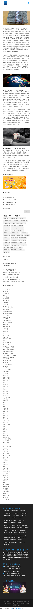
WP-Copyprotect (18, 608)
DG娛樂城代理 (14, 218)
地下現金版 (15, 35)
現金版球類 (12, 106)
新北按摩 (5, 473)
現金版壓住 (22, 44)
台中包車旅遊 (6, 424)
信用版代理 (21, 33)
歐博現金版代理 (16, 233)
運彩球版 (6, 252)
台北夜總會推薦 (7, 446)
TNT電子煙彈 (6, 397)
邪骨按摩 (5, 448)
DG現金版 (23, 150)
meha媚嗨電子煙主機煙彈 (9, 355)
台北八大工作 (6, 333)
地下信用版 (10, 35)
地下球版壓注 (15, 95)
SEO (4, 402)
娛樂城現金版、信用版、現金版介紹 (11, 272)
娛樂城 (5, 430)
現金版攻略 (20, 46)
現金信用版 (6, 40)
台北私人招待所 (7, 370)
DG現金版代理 (7, 220)
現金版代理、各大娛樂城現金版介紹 (11, 279)
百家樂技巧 (7, 250)
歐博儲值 (9, 99)
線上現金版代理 (19, 49)
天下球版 (23, 97)
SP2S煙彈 (5, 319)
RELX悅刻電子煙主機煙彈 (9, 349)
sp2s (4, 288)
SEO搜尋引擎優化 (7, 339)
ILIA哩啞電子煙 (7, 360)
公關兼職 (5, 411)
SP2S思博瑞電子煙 (7, 364)
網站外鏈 (5, 419)
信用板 (6, 33)
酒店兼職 (5, 328)
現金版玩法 (6, 48)
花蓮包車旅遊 (6, 420)
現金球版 (13, 245)
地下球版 (9, 95)
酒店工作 (5, 451)
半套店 (5, 459)
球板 (19, 245)
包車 (4, 382)
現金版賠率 (23, 242)
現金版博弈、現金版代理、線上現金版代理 (15, 28)
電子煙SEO (6, 344)
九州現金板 (7, 225)
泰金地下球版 (26, 99)
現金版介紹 (18, 42)
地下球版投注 (22, 95)
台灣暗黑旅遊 (6, 377)
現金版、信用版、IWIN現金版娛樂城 (13, 90)
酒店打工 (5, 468)
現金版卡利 (20, 102)
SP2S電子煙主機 (7, 320)
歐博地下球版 (14, 37)
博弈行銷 (5, 435)
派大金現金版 (26, 39)
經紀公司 (5, 380)
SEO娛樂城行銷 (7, 439)
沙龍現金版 (21, 152)
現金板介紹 (15, 40)
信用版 (16, 33)
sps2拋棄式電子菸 (7, 311)
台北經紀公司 (6, 471)
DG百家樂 (15, 220)
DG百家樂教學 (7, 223)
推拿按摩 (5, 375)
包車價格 (5, 386)
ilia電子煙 (5, 302)
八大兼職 (5, 329)
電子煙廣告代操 (7, 342)
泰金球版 (20, 39)
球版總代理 (23, 48)
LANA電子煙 (6, 486)
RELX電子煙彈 (6, 326)
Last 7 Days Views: (8, 199)
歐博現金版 (14, 39)
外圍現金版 (7, 37)
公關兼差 (5, 410)
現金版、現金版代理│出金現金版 (11, 274)
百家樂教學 (14, 250)
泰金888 (20, 99)
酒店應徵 (5, 408)
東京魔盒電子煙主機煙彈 (9, 357)
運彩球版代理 (15, 51)
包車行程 (5, 391)
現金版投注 (14, 46)
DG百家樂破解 (24, 30)
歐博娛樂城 (14, 99)
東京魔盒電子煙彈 (7, 322)
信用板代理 (11, 33)
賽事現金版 (6, 51)
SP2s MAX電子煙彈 (8, 308)
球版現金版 (20, 155)
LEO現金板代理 (7, 31)
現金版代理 (24, 42)
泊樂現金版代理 (8, 30)
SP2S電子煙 (6, 299)
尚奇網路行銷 (6, 379)
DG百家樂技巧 (23, 220)
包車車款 (5, 390)
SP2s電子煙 (6, 310)
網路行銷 (5, 337)
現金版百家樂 (18, 106)
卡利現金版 (17, 93)
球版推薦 (17, 48)
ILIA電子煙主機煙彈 (8, 353)
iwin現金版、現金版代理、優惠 (10, 277)
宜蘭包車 (5, 428)
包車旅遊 (5, 393)
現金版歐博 (26, 46)
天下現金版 (7, 230)
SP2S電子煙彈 (6, 315)
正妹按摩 (5, 461)
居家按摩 (5, 475)
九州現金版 (14, 225)
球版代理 (6, 247)
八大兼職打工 (6, 289)
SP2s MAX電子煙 (7, 306)
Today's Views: (7, 195)
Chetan (11, 608)
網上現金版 (12, 49)
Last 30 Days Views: (8, 202)
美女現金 (26, 49)
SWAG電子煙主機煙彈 (8, 346)
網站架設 (5, 340)
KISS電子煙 (6, 295)
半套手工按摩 (6, 455)
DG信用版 (6, 218)
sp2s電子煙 (6, 293)
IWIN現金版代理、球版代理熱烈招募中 (14, 149)
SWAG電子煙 (6, 368)
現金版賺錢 (12, 48)
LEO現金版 (14, 31)
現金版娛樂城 (6, 104)
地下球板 (21, 35)
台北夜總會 (6, 440)
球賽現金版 (26, 155)
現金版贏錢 (7, 245)
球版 (24, 245)
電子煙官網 (6, 359)
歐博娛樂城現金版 (22, 37)
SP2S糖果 (5, 366)
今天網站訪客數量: (7, 197)
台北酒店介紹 (6, 444)
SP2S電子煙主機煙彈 (8, 351)
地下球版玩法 (17, 97)
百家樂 (20, 247)
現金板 (11, 40)
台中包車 (5, 431)
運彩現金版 (22, 250)
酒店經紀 (5, 331)
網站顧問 (5, 304)
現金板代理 (21, 40)
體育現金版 (12, 157)
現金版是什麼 (19, 104)
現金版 (13, 42)
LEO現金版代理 (21, 31)
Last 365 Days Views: (8, 204)
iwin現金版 (15, 223)
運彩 (10, 51)
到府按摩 (5, 477)
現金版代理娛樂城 (14, 44)
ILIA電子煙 (5, 291)
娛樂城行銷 (6, 437)
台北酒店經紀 (6, 335)
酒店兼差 (5, 406)
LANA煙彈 (5, 324)
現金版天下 (26, 102)
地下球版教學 (10, 97)
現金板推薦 (8, 42)
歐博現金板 (8, 39)
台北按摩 (5, 457)
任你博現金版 (9, 152)
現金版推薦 (14, 240)
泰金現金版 (7, 235)
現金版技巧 (8, 46)
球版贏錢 (7, 49)
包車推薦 (5, 384)
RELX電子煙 (6, 297)
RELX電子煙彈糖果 (7, 313)
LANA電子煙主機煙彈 (8, 348)
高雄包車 (5, 426)
